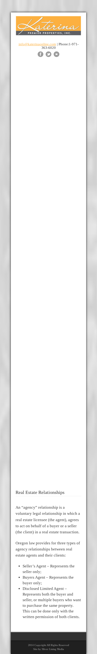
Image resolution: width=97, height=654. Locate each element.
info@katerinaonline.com (37, 44)
